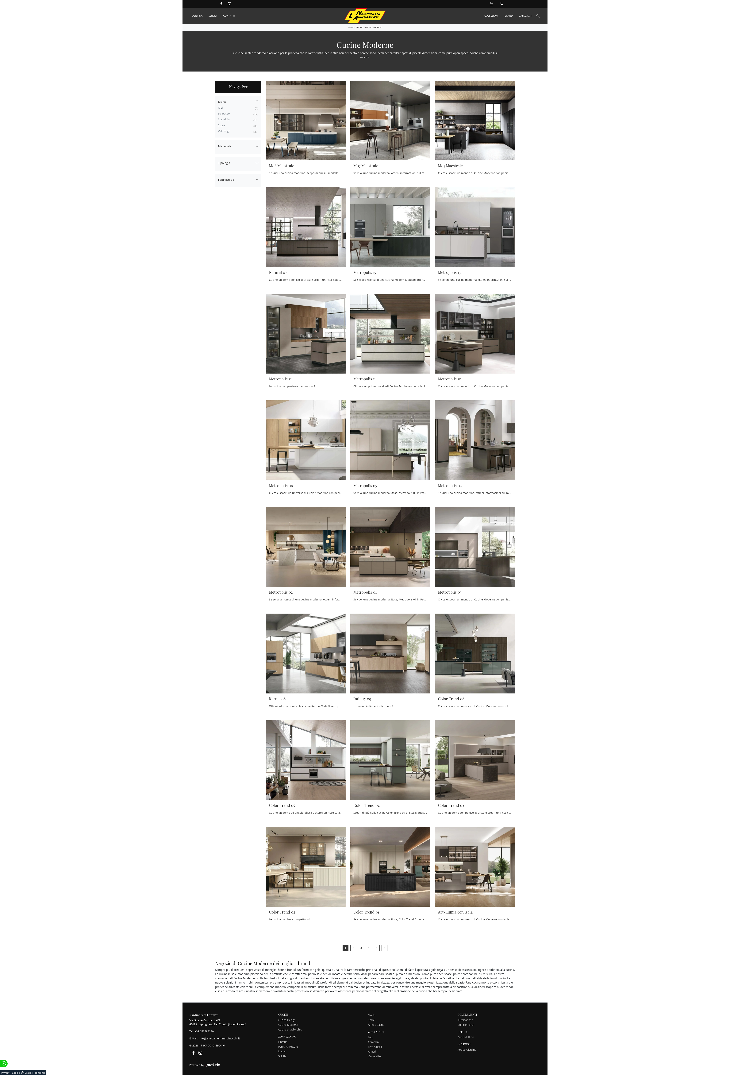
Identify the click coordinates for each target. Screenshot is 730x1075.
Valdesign (224, 131)
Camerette (374, 1056)
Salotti (282, 1056)
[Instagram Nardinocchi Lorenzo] (229, 4)
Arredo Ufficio (466, 1037)
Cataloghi (525, 15)
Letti (370, 1037)
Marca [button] (222, 101)
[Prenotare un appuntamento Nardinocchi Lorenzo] (491, 4)
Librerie (282, 1042)
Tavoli (371, 1015)
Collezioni (491, 15)
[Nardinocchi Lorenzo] (365, 16)
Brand (509, 15)
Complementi (466, 1024)
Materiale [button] (224, 146)
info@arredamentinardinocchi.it (219, 1038)
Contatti (229, 15)
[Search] (538, 15)
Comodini (373, 1042)
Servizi (213, 15)
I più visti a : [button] (226, 179)
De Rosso (224, 113)
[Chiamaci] (502, 4)
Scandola (224, 119)
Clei (220, 107)
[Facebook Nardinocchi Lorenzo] (221, 4)
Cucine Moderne (373, 27)
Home (351, 27)
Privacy (5, 1072)
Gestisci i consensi (35, 1072)
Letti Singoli (375, 1047)
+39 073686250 (204, 1031)
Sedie (371, 1020)
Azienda (197, 15)
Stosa (221, 125)
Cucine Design (286, 1020)
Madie (282, 1051)
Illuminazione (465, 1020)
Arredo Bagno (376, 1024)
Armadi (372, 1051)
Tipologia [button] (224, 163)
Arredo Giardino (467, 1049)
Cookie (16, 1072)
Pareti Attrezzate (288, 1046)
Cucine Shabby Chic (290, 1029)
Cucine (359, 27)
